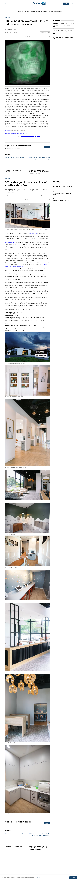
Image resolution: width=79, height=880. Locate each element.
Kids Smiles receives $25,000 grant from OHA (16, 133)
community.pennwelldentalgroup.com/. (30, 136)
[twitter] (27, 36)
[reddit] (29, 36)
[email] (31, 36)
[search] (8, 3)
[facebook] (23, 36)
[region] (39, 877)
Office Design (7, 17)
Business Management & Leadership (39, 11)
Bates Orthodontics (32, 233)
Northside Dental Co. (18, 266)
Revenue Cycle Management (55, 11)
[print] (49, 36)
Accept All (73, 877)
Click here (7, 130)
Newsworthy (20, 11)
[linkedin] (25, 36)
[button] (5, 3)
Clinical (27, 11)
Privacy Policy (37, 877)
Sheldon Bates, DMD (10, 242)
